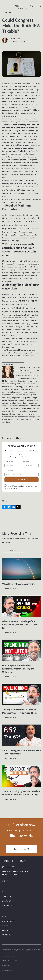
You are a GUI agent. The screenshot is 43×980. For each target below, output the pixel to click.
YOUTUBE (6, 935)
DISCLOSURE (7, 970)
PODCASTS (7, 930)
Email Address (9, 470)
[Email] (18, 507)
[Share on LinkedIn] (13, 507)
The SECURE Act (28, 183)
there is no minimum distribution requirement (19, 225)
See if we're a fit (21, 849)
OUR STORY (7, 896)
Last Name (26, 462)
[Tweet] (9, 507)
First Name (8, 462)
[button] (40, 7)
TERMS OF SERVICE (10, 960)
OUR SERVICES (8, 921)
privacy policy (12, 488)
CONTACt (6, 901)
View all (13, 550)
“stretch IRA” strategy (18, 190)
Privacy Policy (8, 956)
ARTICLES (6, 926)
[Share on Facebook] (4, 507)
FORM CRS (6, 965)
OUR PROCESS (8, 906)
